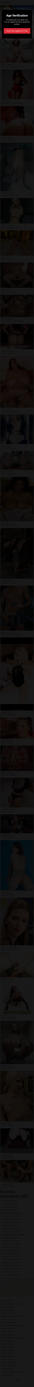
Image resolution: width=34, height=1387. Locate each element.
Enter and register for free (17, 31)
